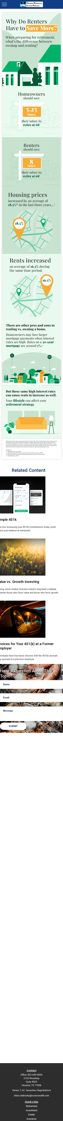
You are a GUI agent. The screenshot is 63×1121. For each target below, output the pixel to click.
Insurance (31, 1118)
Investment (31, 1110)
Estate (31, 1114)
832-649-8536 (35, 1074)
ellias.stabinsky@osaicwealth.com (31, 1095)
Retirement (31, 1106)
